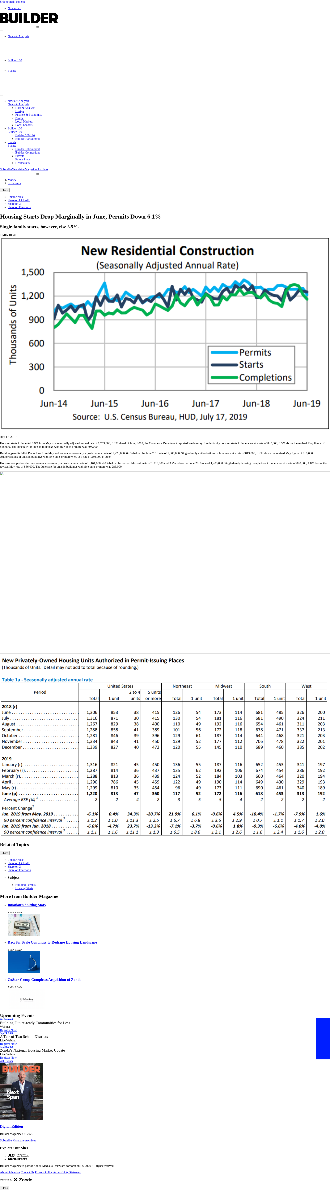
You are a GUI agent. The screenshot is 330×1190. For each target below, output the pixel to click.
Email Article (15, 196)
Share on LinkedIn (19, 200)
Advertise (14, 1172)
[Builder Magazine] (29, 22)
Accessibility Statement (67, 1172)
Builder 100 (15, 60)
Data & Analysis (25, 39)
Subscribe (6, 169)
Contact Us (27, 1172)
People (19, 50)
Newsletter (14, 8)
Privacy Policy (44, 1172)
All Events (6, 1061)
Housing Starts (24, 888)
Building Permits (25, 884)
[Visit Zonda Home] (17, 1181)
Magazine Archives (36, 169)
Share (5, 190)
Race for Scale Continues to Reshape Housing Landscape (52, 942)
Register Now (8, 1030)
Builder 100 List (25, 63)
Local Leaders (23, 57)
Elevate (19, 81)
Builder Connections (27, 77)
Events (12, 70)
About (4, 1172)
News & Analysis (18, 36)
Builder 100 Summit (27, 67)
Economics (14, 183)
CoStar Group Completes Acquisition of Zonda (45, 980)
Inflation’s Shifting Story (27, 905)
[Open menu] (1, 30)
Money (12, 179)
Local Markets (24, 53)
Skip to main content (12, 1)
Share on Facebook (19, 207)
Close (5, 1188)
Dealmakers (22, 87)
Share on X (14, 203)
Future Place (22, 84)
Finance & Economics (28, 46)
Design (19, 43)
